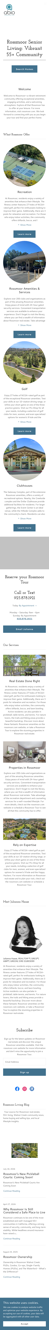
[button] (45, 3)
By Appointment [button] (26, 605)
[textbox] (24, 1061)
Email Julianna (24, 629)
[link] (9, 4)
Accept (24, 1323)
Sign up (24, 1072)
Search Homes (24, 69)
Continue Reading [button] (11, 1190)
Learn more (24, 234)
